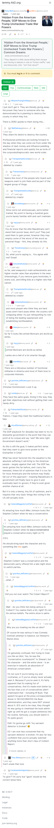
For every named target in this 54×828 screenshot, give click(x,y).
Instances (6, 807)
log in (19, 73)
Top (12, 88)
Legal (4, 802)
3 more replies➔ (17, 751)
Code (4, 818)
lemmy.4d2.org (11, 2)
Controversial (24, 88)
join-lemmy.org (9, 823)
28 (5, 34)
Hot (5, 88)
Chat (5, 94)
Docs (4, 813)
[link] (10, 34)
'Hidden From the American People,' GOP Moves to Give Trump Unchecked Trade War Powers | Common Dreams (26, 47)
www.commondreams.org (12, 30)
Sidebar (7, 82)
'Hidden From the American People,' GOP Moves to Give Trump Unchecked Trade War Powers (20, 22)
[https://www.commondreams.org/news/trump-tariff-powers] (47, 21)
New (36, 88)
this (19, 546)
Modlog (6, 797)
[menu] (50, 3)
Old (43, 88)
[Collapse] (5, 101)
